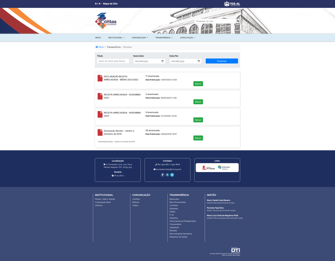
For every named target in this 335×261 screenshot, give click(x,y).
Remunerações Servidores (181, 234)
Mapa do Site (110, 3)
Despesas (174, 208)
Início (98, 37)
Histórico (98, 205)
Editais (172, 212)
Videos (135, 205)
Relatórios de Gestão (178, 237)
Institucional (115, 37)
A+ (96, 3)
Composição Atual (103, 202)
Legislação (174, 227)
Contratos (174, 205)
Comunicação (139, 37)
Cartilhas (136, 199)
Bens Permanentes (178, 202)
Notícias (135, 202)
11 (147, 76)
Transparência (163, 37)
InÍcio (101, 47)
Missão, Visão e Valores (105, 199)
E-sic (172, 215)
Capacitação (187, 37)
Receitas (173, 231)
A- (100, 3)
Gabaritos (174, 218)
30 (147, 130)
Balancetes (174, 199)
